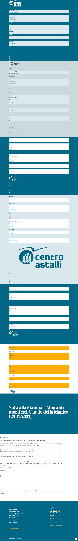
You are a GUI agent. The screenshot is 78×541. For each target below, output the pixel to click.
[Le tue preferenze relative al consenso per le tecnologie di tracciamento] (76, 539)
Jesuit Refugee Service (14, 528)
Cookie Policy (52, 528)
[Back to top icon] (70, 538)
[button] (32, 473)
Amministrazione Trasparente (56, 525)
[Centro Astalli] (15, 7)
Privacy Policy (52, 518)
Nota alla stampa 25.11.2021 (6, 467)
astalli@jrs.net (15, 520)
